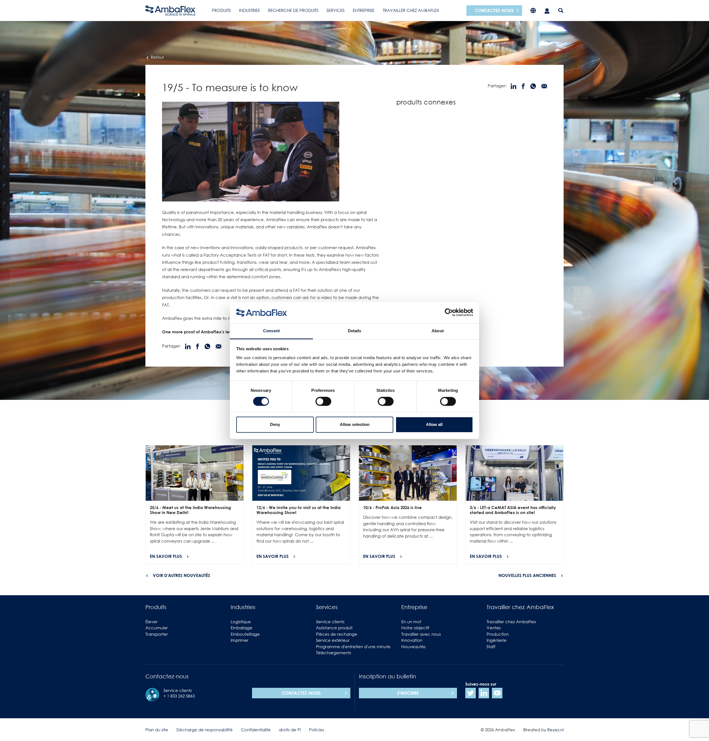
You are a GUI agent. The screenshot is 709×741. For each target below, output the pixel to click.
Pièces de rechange (336, 634)
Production (498, 634)
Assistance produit (334, 627)
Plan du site (156, 729)
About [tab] (437, 330)
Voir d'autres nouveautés (181, 575)
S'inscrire (408, 693)
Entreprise (363, 10)
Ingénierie (497, 640)
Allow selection (354, 424)
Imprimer (239, 640)
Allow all (434, 424)
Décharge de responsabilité (204, 729)
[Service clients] (547, 10)
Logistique (241, 621)
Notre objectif (415, 627)
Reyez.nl (555, 729)
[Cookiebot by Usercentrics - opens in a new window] (449, 312)
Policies (316, 729)
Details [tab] (354, 330)
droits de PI (290, 729)
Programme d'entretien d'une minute (353, 646)
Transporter (156, 634)
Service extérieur (333, 640)
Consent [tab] (271, 330)
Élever (151, 621)
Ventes (494, 627)
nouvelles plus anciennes (527, 575)
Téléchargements (333, 652)
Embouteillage (245, 634)
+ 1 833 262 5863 (179, 695)
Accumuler (156, 627)
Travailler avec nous (421, 634)
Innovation (411, 640)
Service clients (330, 621)
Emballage (241, 627)
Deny (275, 424)
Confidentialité (256, 729)
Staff (491, 646)
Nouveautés (413, 646)
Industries (249, 10)
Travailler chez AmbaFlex (411, 10)
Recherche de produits (293, 10)
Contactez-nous (494, 10)
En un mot (411, 621)
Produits (221, 10)
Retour (157, 57)
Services (336, 10)
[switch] (323, 401)
